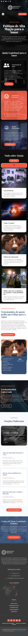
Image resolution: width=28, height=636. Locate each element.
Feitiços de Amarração (11, 257)
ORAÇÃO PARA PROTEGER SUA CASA (13, 454)
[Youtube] (17, 620)
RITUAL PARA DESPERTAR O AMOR (12, 474)
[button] (26, 1)
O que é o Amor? (9, 223)
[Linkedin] (10, 1)
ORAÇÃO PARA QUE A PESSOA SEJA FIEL (13, 493)
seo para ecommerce (19, 630)
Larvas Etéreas (8, 191)
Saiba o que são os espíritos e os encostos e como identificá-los (14, 292)
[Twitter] (11, 620)
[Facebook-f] (8, 620)
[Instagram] (8, 1)
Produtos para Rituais (11, 433)
